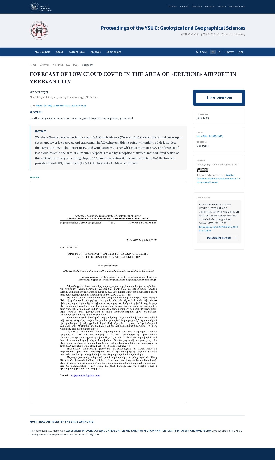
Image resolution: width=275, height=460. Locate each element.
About (59, 52)
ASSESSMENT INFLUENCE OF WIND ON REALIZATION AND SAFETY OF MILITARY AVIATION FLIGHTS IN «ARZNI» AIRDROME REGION (139, 431)
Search (204, 52)
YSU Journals (42, 52)
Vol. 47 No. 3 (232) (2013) (65, 65)
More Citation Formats (219, 238)
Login (241, 52)
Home (33, 65)
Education (210, 6)
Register (230, 52)
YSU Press (172, 6)
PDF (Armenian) (221, 98)
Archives (96, 52)
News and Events (237, 6)
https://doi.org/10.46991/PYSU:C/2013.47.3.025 (61, 105)
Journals (184, 6)
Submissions (114, 52)
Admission (196, 6)
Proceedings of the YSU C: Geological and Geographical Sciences (173, 28)
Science (222, 6)
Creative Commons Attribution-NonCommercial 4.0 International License (218, 178)
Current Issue (77, 52)
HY (219, 52)
